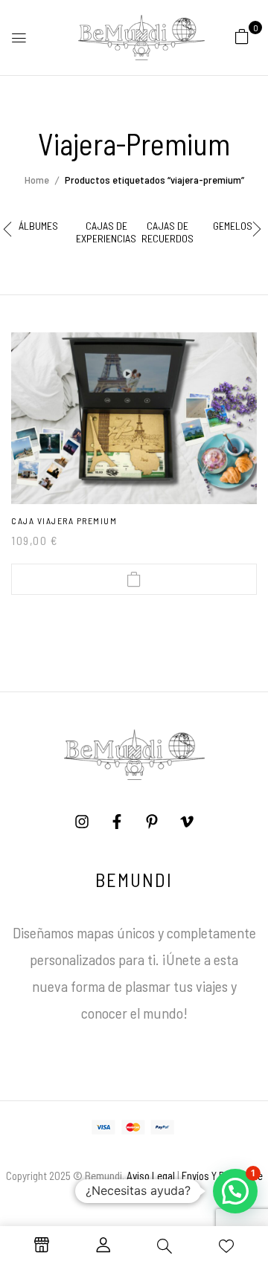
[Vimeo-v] (187, 821)
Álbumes (38, 226)
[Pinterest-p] (152, 821)
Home (37, 179)
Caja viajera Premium (64, 520)
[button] (241, 35)
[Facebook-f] (117, 821)
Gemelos (232, 226)
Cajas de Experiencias (106, 232)
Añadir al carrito (134, 579)
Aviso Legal (151, 1175)
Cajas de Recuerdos (167, 232)
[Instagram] (82, 821)
